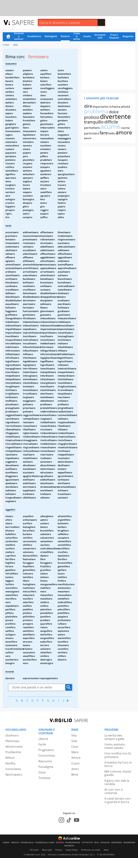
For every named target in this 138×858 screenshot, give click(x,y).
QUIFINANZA (116, 842)
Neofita (10, 763)
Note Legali (47, 850)
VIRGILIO (15, 842)
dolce (114, 111)
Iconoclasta (13, 769)
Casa (74, 746)
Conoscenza (46, 755)
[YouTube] (76, 820)
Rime (15, 44)
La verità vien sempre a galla (114, 737)
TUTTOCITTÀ (87, 842)
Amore (75, 758)
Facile (42, 744)
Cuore (75, 763)
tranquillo (94, 122)
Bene (74, 774)
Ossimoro (12, 735)
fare (104, 133)
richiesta (114, 107)
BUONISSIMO (129, 842)
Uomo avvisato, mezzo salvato (114, 746)
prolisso (91, 117)
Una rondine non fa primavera (117, 755)
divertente (115, 116)
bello (111, 133)
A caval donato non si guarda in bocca (117, 800)
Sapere (23, 22)
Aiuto (106, 850)
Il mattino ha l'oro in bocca (118, 764)
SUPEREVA (69, 846)
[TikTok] (69, 820)
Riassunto (45, 761)
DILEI (96, 842)
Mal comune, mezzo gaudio (117, 773)
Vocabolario (34, 36)
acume (110, 126)
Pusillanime (13, 752)
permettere (92, 128)
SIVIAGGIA (105, 842)
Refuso (10, 758)
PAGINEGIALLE (27, 842)
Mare (74, 752)
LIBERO (6, 842)
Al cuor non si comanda (113, 791)
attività (125, 107)
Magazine (128, 36)
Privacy (58, 850)
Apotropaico (13, 774)
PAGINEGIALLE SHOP (45, 842)
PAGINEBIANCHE (72, 842)
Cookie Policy (72, 850)
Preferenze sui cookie (90, 850)
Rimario (65, 36)
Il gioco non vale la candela (116, 782)
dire (88, 106)
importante (100, 107)
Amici (75, 769)
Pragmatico (46, 750)
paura (87, 138)
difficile (111, 122)
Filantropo (12, 741)
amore (124, 132)
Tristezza (44, 778)
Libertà (43, 739)
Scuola (87, 36)
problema (96, 111)
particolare (91, 133)
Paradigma (45, 767)
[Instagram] (61, 820)
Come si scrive (76, 36)
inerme (125, 128)
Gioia (41, 772)
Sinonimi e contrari (19, 36)
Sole (74, 741)
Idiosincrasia (13, 746)
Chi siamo (34, 850)
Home (8, 36)
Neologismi (51, 36)
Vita (74, 735)
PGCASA (60, 842)
